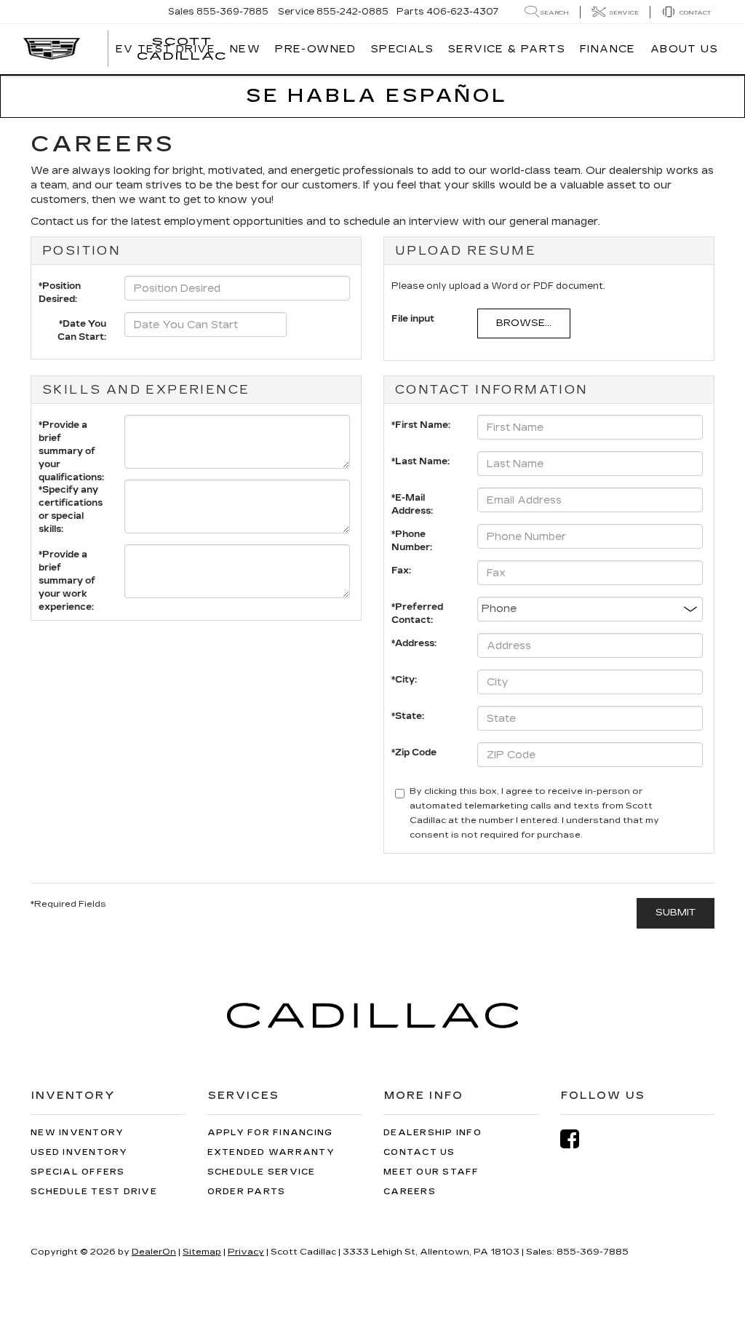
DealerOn (154, 1252)
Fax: (401, 570)
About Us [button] (684, 49)
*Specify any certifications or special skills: (71, 493)
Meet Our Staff (431, 1172)
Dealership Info (432, 1132)
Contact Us (419, 1152)
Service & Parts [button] (506, 49)
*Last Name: (420, 461)
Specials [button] (402, 49)
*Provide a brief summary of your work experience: (67, 557)
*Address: (414, 643)
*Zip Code (414, 752)
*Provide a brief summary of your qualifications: (71, 428)
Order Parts (246, 1191)
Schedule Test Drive (94, 1191)
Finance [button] (608, 49)
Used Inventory (79, 1152)
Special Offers (78, 1172)
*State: (407, 716)
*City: (404, 680)
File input (412, 319)
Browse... (523, 323)
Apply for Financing (270, 1132)
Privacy (246, 1252)
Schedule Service (261, 1172)
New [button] (245, 49)
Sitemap (202, 1252)
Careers (409, 1191)
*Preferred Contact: (417, 610)
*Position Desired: (60, 289)
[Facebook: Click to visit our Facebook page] (577, 1139)
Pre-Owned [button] (315, 49)
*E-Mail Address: (412, 501)
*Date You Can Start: (81, 326)
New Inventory (77, 1132)
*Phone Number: (411, 537)
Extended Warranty (271, 1152)
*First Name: (420, 425)
